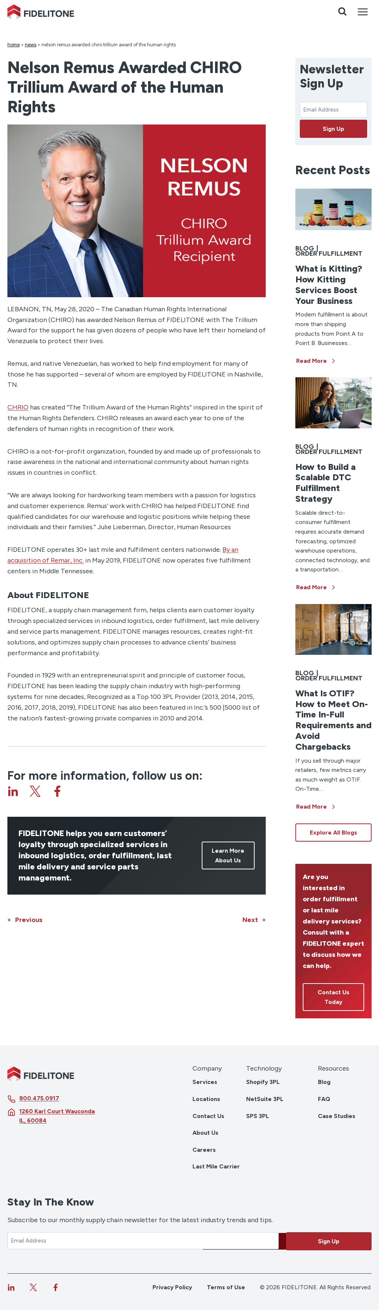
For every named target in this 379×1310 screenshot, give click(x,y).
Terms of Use (226, 1287)
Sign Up (333, 128)
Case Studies (336, 1116)
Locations (206, 1098)
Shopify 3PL (263, 1081)
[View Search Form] (342, 11)
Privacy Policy (172, 1287)
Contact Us (208, 1116)
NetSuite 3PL (265, 1098)
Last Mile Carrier (216, 1166)
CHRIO (17, 407)
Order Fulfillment (328, 253)
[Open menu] (362, 12)
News (30, 44)
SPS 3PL (257, 1116)
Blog (304, 248)
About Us (205, 1132)
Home (13, 44)
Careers (204, 1149)
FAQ (324, 1098)
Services (204, 1081)
